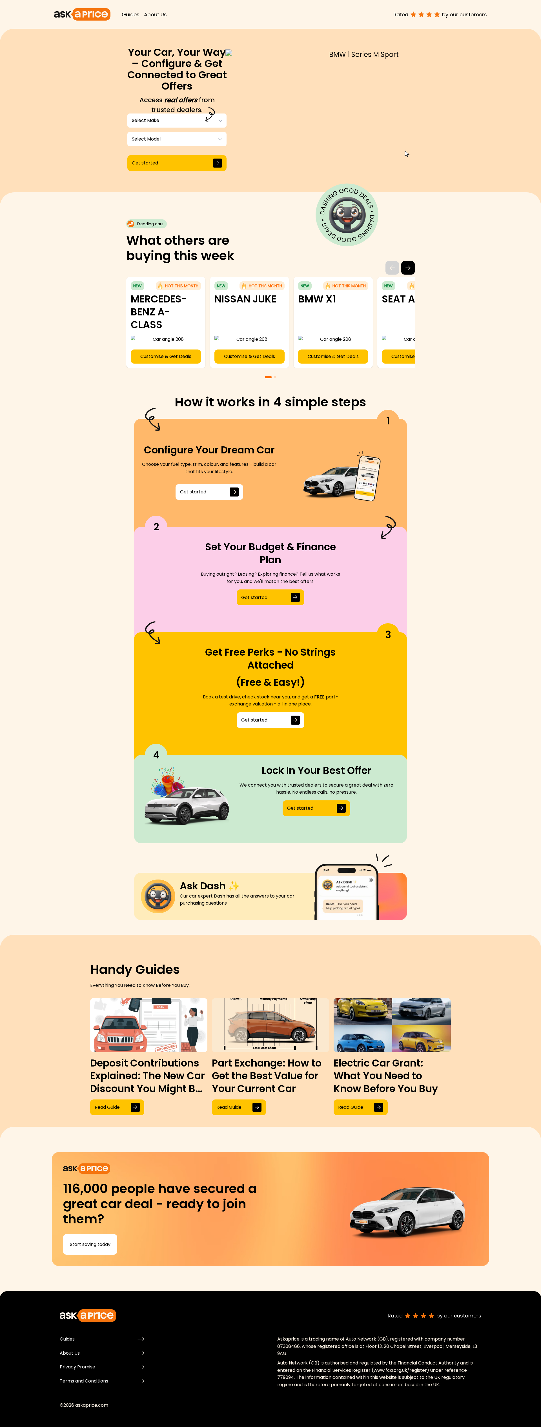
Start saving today (90, 1244)
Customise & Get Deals (207, 356)
